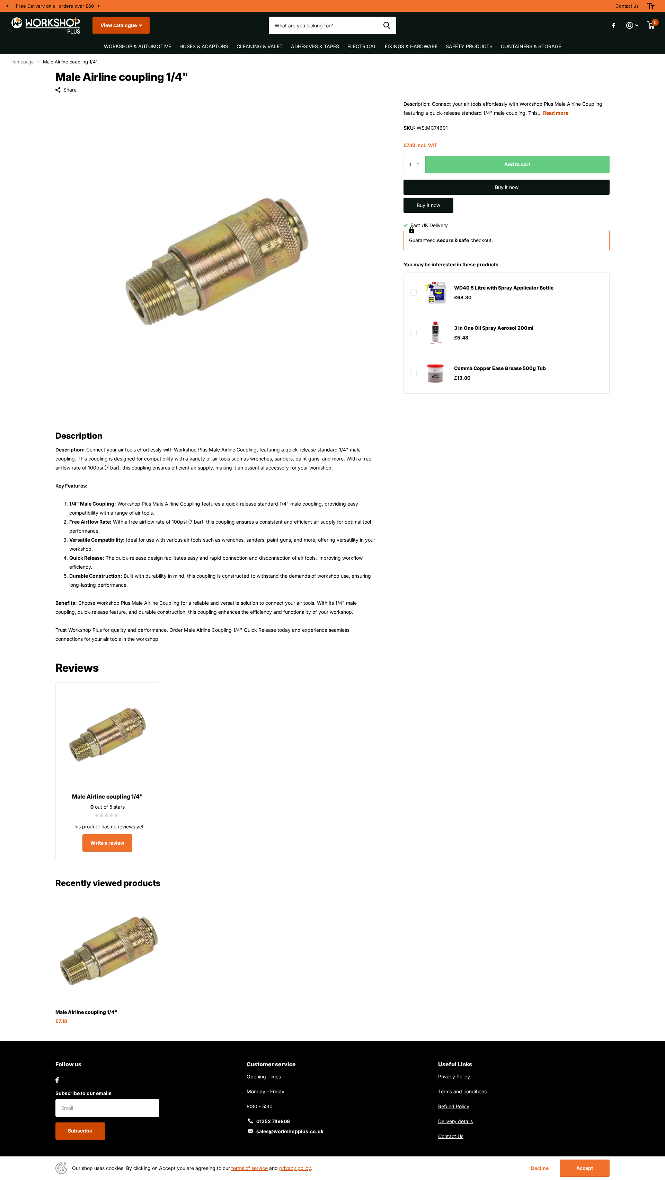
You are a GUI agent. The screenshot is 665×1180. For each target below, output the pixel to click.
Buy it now (506, 187)
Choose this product (413, 293)
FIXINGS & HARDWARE (411, 46)
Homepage (22, 61)
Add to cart (517, 164)
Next (98, 6)
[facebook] (57, 1080)
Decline (540, 1168)
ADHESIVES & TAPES (315, 46)
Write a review (107, 843)
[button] (6, 6)
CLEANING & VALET (260, 46)
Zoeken (386, 25)
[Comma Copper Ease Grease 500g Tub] (435, 373)
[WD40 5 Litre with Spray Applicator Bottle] (435, 292)
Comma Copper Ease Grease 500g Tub (500, 368)
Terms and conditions (462, 1091)
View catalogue (119, 25)
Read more (555, 113)
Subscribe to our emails (83, 1093)
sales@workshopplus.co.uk (289, 1131)
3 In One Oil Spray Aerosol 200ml (493, 328)
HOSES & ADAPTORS (203, 46)
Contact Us (450, 1136)
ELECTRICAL (361, 46)
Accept (584, 1168)
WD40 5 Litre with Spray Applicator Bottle (503, 288)
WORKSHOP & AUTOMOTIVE (137, 46)
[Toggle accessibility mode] (651, 5)
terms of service (249, 1168)
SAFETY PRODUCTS (469, 46)
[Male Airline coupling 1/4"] (108, 950)
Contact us (627, 6)
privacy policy (295, 1168)
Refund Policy (453, 1106)
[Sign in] (632, 25)
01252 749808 (273, 1121)
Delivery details (455, 1121)
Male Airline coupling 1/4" (86, 1012)
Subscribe (80, 1131)
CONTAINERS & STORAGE (531, 46)
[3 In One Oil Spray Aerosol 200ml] (435, 333)
